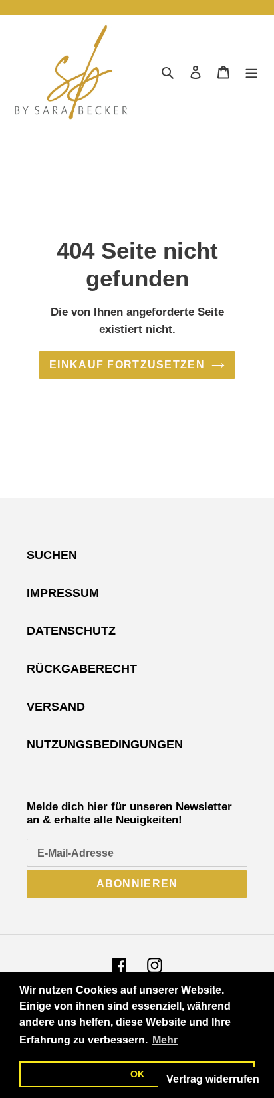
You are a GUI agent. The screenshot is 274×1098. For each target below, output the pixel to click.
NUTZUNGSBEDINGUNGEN (105, 744)
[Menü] (251, 72)
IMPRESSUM (63, 593)
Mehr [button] (165, 1039)
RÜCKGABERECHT (82, 668)
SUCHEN (52, 555)
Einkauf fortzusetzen (127, 364)
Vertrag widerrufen (212, 1079)
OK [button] (137, 1074)
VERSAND (56, 706)
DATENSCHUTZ (71, 630)
